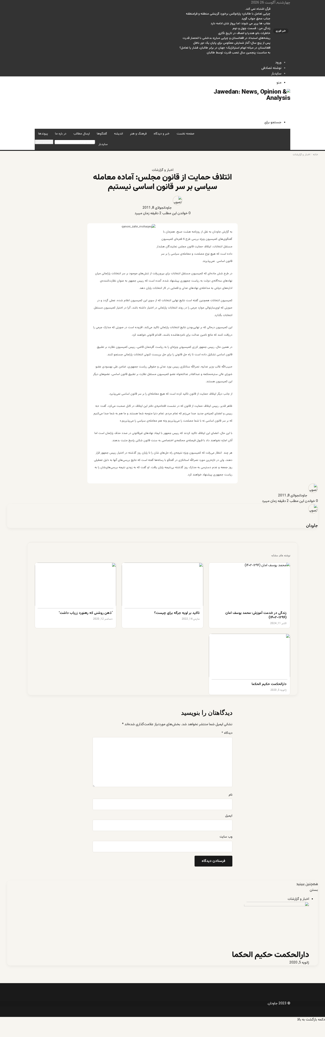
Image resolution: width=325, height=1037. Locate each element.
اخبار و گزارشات (301, 155)
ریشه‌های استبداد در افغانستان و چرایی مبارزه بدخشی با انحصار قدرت (226, 38)
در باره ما (60, 133)
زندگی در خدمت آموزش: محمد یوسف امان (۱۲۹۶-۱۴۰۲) (256, 615)
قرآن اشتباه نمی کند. (257, 9)
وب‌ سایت (226, 837)
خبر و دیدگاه (162, 133)
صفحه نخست (185, 133)
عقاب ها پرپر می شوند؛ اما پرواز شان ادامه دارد (240, 23)
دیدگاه (227, 733)
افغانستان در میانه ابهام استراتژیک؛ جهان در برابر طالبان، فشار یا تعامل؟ (225, 47)
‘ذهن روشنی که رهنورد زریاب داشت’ (86, 613)
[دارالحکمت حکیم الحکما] (249, 656)
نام (230, 795)
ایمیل (228, 816)
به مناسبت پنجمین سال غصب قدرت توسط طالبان (238, 52)
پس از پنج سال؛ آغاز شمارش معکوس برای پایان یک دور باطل (231, 43)
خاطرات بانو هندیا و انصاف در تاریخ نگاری (244, 33)
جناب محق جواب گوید (255, 18)
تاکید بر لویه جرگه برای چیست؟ (176, 613)
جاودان (167, 208)
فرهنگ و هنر (138, 133)
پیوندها (43, 133)
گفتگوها (102, 133)
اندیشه (118, 133)
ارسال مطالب (81, 133)
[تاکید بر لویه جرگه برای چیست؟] (162, 585)
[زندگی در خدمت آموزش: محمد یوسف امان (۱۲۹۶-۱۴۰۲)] (249, 585)
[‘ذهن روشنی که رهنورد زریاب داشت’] (75, 585)
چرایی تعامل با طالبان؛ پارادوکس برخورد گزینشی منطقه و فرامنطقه (228, 13)
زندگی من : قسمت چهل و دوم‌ (251, 28)
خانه (315, 155)
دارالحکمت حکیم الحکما (269, 684)
